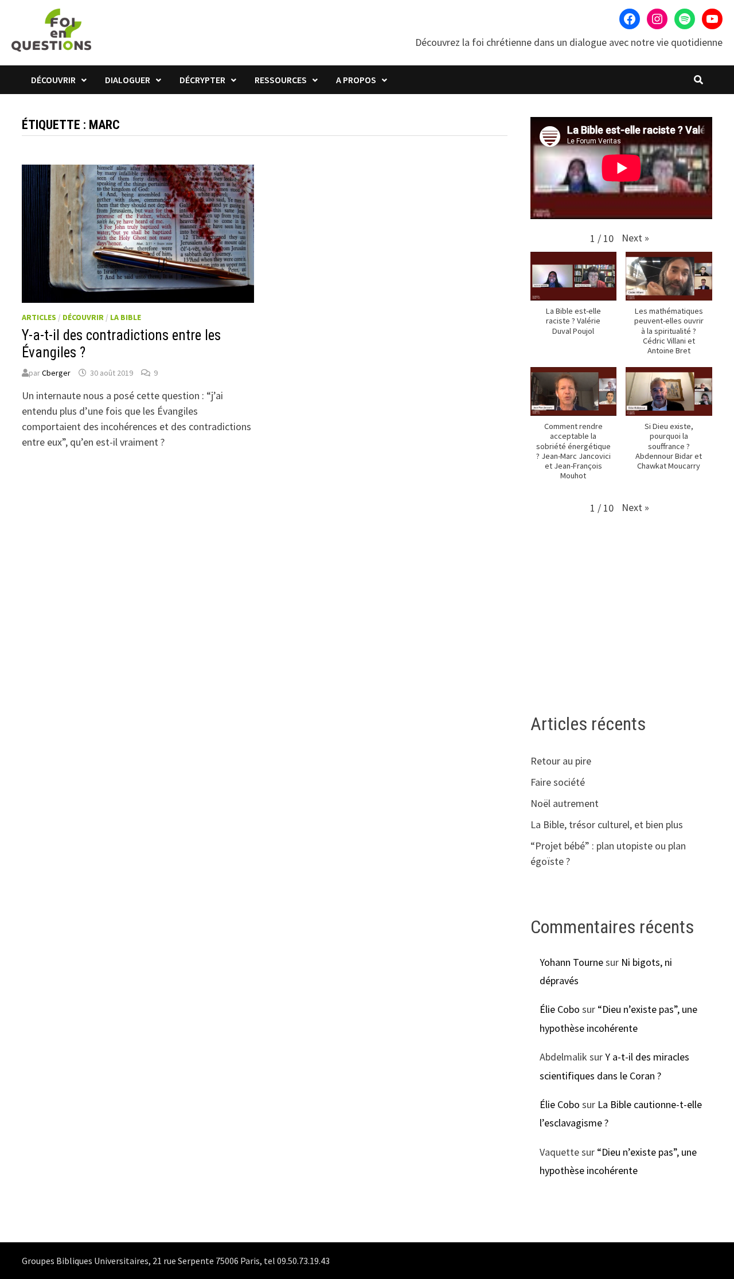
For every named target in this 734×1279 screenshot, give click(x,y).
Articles (39, 317)
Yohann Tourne (571, 962)
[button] (635, 237)
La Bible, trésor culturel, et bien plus (606, 824)
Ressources (281, 79)
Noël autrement (564, 803)
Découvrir (53, 79)
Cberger (56, 373)
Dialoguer (127, 79)
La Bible (125, 317)
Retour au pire (560, 760)
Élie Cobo (560, 1009)
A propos (356, 79)
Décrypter (202, 79)
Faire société (557, 782)
